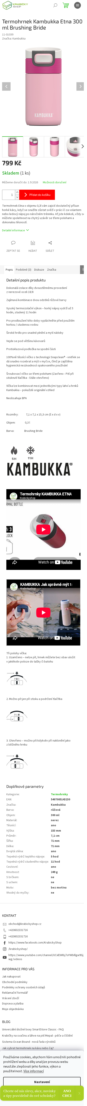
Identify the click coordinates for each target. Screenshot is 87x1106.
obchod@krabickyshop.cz (24, 924)
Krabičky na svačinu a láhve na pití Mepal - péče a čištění (37, 1036)
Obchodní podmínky (14, 982)
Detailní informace (13, 230)
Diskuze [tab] (39, 270)
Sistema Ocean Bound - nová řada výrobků (29, 1042)
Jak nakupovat (11, 977)
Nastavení (42, 1082)
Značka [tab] (51, 270)
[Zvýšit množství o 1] (17, 192)
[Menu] (77, 5)
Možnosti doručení (54, 183)
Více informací (33, 1071)
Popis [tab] (9, 270)
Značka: (14, 39)
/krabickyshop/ (18, 949)
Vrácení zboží (10, 998)
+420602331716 (18, 930)
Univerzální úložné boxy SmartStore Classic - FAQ (33, 1030)
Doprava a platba (12, 1003)
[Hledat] (55, 5)
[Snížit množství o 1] (17, 197)
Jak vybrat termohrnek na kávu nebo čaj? (28, 1048)
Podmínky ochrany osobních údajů (23, 987)
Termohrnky (59, 794)
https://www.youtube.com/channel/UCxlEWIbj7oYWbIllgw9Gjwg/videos (45, 957)
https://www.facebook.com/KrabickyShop (35, 943)
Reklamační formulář (15, 993)
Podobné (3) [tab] (23, 270)
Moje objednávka (13, 1009)
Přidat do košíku (39, 194)
